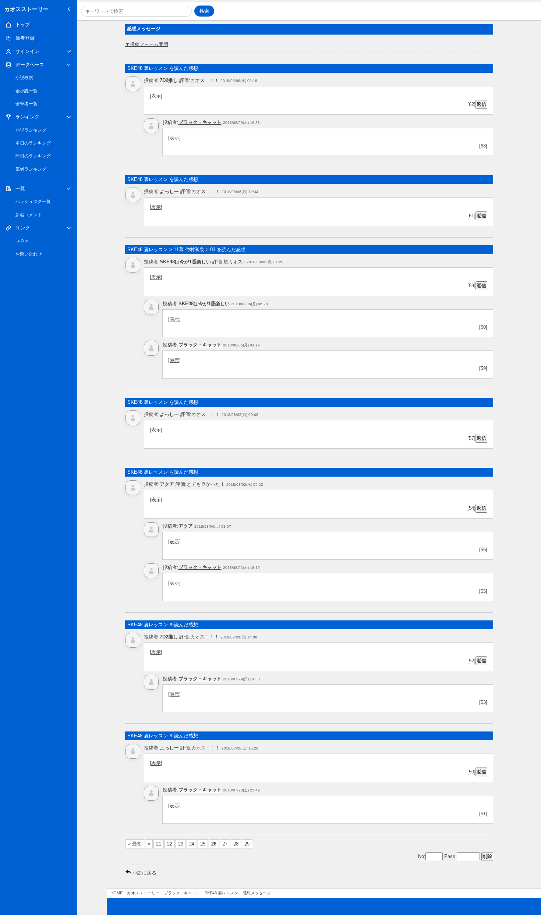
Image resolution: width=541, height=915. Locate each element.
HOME (116, 893)
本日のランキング (33, 143)
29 (247, 844)
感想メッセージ (257, 893)
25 (202, 844)
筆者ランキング (30, 169)
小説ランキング (30, 130)
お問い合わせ (28, 254)
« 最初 (135, 844)
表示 (156, 96)
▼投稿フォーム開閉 (146, 44)
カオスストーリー (26, 9)
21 (158, 844)
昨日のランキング (33, 156)
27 (224, 844)
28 (235, 844)
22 (169, 844)
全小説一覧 (26, 90)
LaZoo (21, 240)
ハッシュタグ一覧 (33, 201)
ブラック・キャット (200, 122)
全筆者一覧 (26, 103)
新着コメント (28, 214)
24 (191, 844)
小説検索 (24, 77)
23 (180, 844)
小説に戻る (144, 873)
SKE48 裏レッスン (221, 893)
